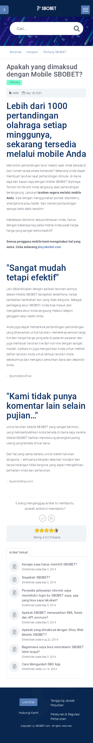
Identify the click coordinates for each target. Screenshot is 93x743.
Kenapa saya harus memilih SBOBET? (49, 564)
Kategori (32, 52)
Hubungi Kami (28, 712)
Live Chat (28, 702)
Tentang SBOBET (54, 52)
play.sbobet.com (49, 247)
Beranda (15, 52)
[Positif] (42, 517)
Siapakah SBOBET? (36, 577)
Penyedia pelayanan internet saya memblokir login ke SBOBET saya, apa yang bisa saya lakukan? (50, 595)
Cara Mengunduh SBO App (41, 664)
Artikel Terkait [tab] (18, 552)
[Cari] (76, 28)
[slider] (47, 530)
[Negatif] (51, 517)
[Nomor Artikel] (10, 93)
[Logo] (46, 8)
